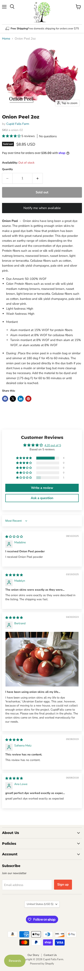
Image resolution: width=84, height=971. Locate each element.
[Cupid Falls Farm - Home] (42, 12)
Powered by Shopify (42, 963)
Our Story (33, 955)
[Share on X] (13, 399)
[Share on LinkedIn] (21, 399)
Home (6, 38)
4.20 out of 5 (52, 445)
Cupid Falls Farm (17, 124)
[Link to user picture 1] (42, 659)
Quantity (7, 169)
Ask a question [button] (42, 498)
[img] (14, 537)
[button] (11, 136)
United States (40, 904)
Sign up (63, 884)
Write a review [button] (42, 488)
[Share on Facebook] (5, 399)
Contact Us (50, 955)
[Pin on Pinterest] (28, 399)
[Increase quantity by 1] (37, 178)
